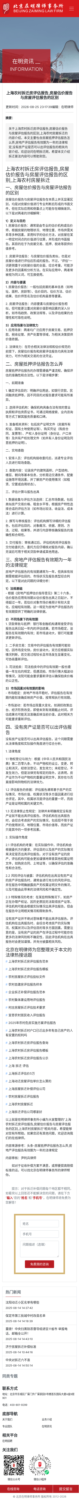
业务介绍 (47, 1419)
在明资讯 (47, 1426)
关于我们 (7, 1419)
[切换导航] (71, 8)
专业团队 (7, 1426)
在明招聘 (7, 1440)
